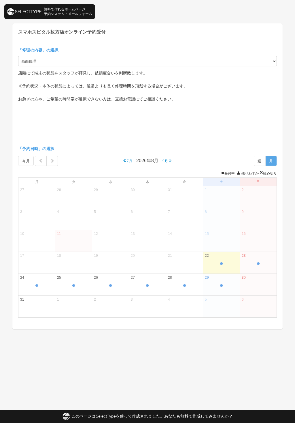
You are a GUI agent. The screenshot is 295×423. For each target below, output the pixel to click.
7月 (129, 161)
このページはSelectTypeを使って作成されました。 (152, 416)
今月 (26, 161)
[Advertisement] (147, 124)
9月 (165, 161)
